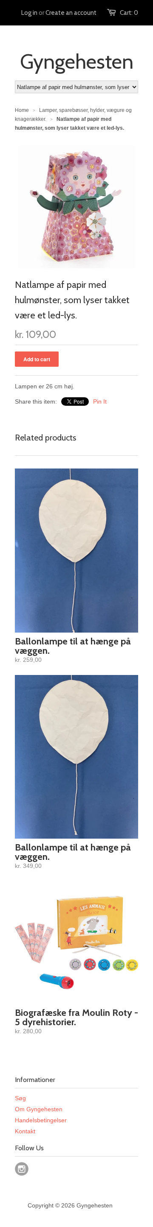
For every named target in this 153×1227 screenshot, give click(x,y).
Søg (20, 1098)
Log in (29, 13)
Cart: (129, 13)
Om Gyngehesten (38, 1109)
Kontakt (25, 1131)
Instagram (21, 1169)
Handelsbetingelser (41, 1120)
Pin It (100, 401)
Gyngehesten (76, 61)
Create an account (70, 13)
